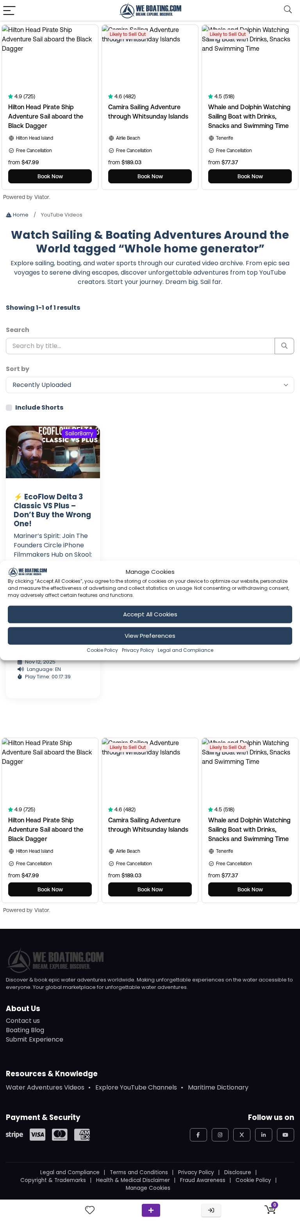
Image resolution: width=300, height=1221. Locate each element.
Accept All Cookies (150, 614)
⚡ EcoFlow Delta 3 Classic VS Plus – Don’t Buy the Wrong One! (52, 510)
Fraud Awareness (202, 1180)
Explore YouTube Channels (136, 1087)
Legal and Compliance (185, 649)
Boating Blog (25, 1030)
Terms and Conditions (139, 1172)
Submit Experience (34, 1039)
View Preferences (150, 636)
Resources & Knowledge (52, 1073)
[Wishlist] (90, 1210)
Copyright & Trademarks (53, 1180)
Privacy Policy (138, 649)
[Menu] (9, 10)
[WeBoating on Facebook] (198, 1134)
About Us (23, 1008)
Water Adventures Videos (45, 1087)
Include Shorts (39, 407)
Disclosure (237, 1172)
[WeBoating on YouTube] (285, 1134)
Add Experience (151, 1210)
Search (17, 329)
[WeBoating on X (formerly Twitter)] (241, 1134)
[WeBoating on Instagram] (220, 1134)
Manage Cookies (148, 1188)
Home (20, 214)
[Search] (288, 10)
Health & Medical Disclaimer (133, 1180)
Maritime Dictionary (218, 1087)
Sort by (17, 368)
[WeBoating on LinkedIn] (263, 1134)
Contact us (23, 1020)
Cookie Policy (102, 649)
